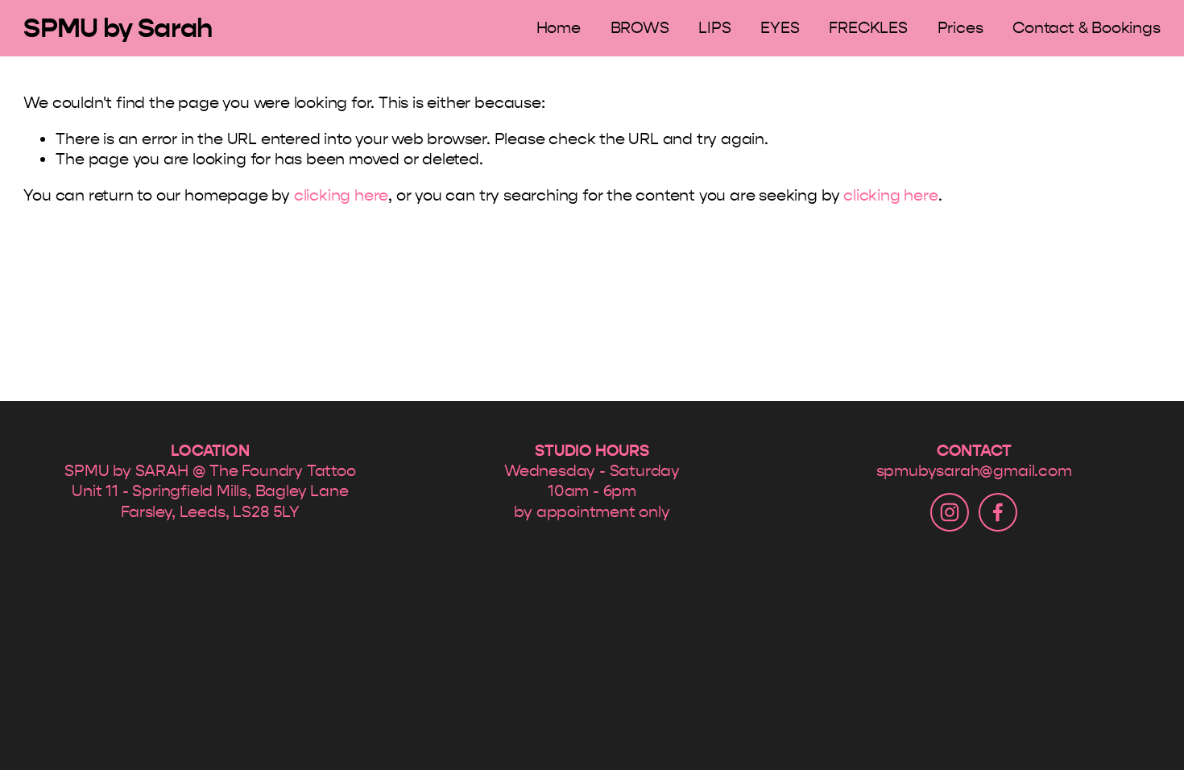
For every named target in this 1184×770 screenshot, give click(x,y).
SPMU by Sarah (117, 27)
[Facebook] (998, 512)
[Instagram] (949, 512)
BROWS (640, 28)
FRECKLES (868, 28)
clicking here (341, 195)
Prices (960, 28)
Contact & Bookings (1086, 28)
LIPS (714, 28)
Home (558, 28)
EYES (779, 28)
